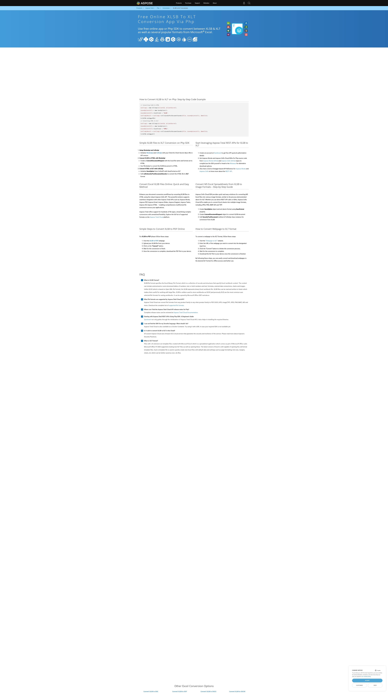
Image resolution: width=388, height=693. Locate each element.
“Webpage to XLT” (211, 241)
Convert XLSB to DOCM (237, 691)
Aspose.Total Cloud (156, 217)
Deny (375, 685)
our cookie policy (366, 676)
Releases (233, 163)
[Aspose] (144, 3)
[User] (244, 3)
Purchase (188, 3)
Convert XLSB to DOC (150, 691)
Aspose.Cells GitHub (228, 161)
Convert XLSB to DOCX (208, 691)
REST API (229, 171)
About (215, 3)
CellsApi (159, 153)
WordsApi (150, 153)
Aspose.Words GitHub (210, 161)
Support (197, 3)
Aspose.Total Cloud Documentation (186, 312)
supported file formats (176, 305)
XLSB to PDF (154, 241)
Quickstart (147, 319)
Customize (359, 685)
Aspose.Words (241, 169)
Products (179, 3)
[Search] (249, 3)
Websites (206, 3)
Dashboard (217, 153)
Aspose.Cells (204, 171)
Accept (367, 680)
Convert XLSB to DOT (179, 691)
